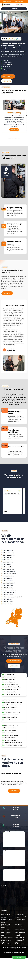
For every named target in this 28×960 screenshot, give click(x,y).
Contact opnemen (15, 815)
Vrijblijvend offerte (8, 76)
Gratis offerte (13, 8)
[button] (2, 115)
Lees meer (13, 129)
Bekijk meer (14, 790)
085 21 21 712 (7, 81)
